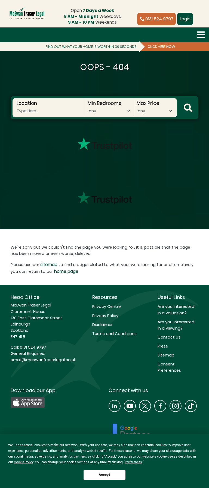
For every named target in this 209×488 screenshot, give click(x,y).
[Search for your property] (188, 107)
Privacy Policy (105, 315)
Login (185, 19)
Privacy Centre (106, 306)
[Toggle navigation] (201, 34)
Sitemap (166, 355)
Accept (104, 475)
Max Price (148, 103)
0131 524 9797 (158, 19)
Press (163, 346)
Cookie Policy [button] (23, 462)
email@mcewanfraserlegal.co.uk (43, 359)
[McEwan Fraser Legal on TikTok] (191, 405)
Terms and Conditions (114, 333)
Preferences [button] (133, 462)
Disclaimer (102, 324)
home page (66, 271)
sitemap (48, 264)
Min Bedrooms (104, 103)
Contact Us (169, 337)
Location (27, 103)
